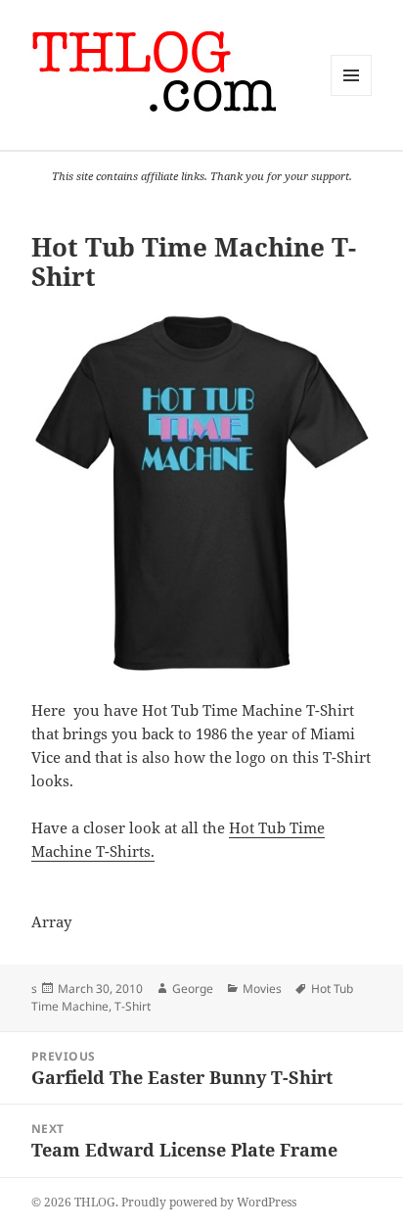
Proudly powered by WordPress (208, 1202)
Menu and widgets (352, 95)
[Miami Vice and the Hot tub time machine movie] (202, 495)
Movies (262, 988)
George (192, 988)
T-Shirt (132, 1006)
